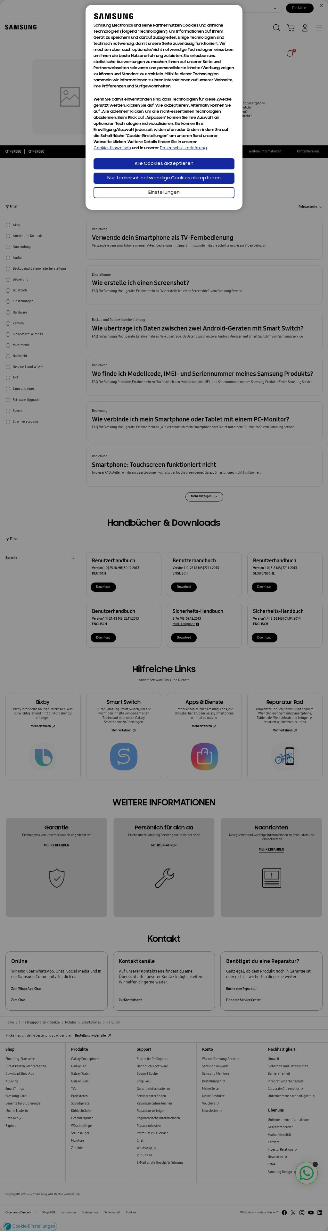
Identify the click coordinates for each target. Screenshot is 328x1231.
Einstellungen (164, 192)
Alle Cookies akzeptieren (164, 163)
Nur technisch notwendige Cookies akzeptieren (164, 178)
